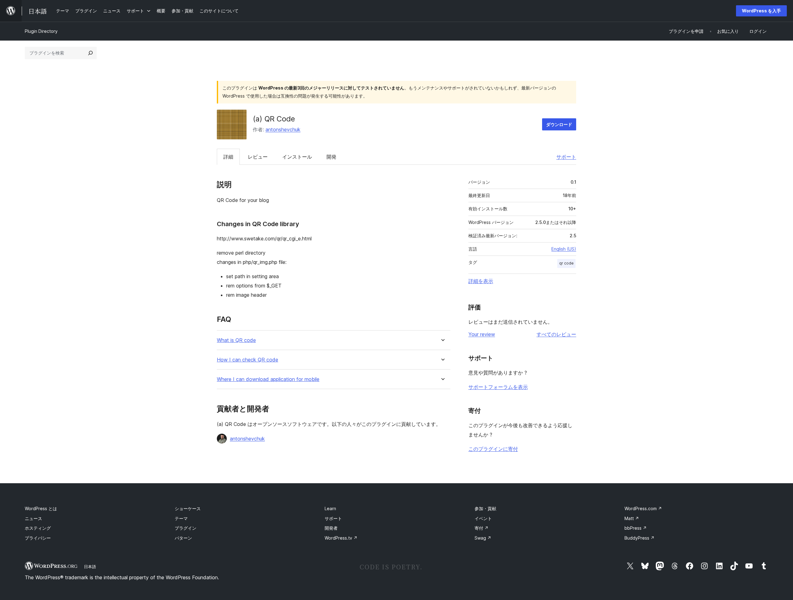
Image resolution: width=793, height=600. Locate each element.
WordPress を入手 (761, 10)
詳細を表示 (480, 281)
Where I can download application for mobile (268, 379)
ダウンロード (559, 124)
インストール (297, 157)
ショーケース (188, 508)
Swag (483, 538)
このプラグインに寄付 (493, 449)
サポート (566, 157)
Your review (481, 334)
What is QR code (236, 340)
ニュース (33, 518)
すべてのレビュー (556, 334)
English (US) (563, 249)
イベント (483, 518)
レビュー (258, 157)
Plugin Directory (41, 31)
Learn (330, 508)
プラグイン (185, 528)
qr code (566, 263)
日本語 (90, 566)
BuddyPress (639, 538)
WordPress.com (643, 508)
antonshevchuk (282, 129)
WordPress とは (41, 508)
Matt (631, 518)
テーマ (181, 518)
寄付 (482, 528)
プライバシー (38, 538)
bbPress (635, 528)
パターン (183, 538)
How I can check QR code (247, 360)
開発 (331, 157)
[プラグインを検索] (90, 53)
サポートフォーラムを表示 (498, 387)
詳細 (228, 157)
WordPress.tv (341, 538)
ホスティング (38, 528)
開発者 (331, 528)
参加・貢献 (485, 508)
